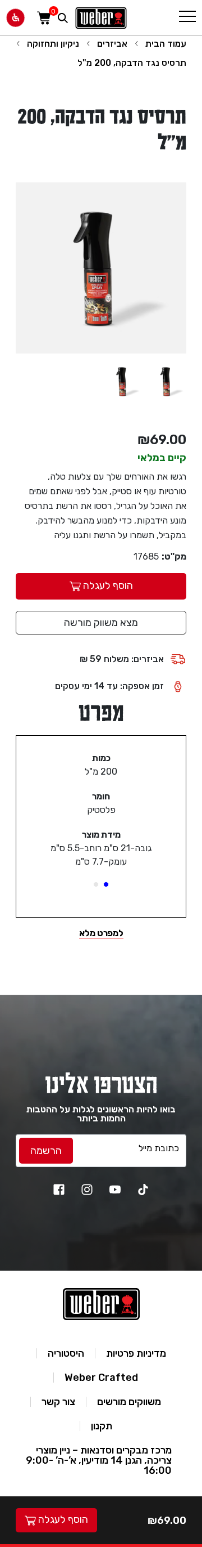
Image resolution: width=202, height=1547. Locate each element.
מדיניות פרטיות (136, 1353)
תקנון (101, 1426)
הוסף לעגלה (62, 1519)
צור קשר (58, 1402)
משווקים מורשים (129, 1402)
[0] (43, 18)
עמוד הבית (165, 43)
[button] (106, 884)
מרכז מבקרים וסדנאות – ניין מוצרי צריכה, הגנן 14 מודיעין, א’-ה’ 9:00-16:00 (99, 1460)
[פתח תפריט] (187, 18)
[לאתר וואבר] (101, 18)
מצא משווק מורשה (101, 622)
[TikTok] (143, 1189)
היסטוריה (66, 1353)
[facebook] (59, 1189)
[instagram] (87, 1189)
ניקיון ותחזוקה (53, 43)
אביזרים (112, 43)
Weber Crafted (101, 1377)
